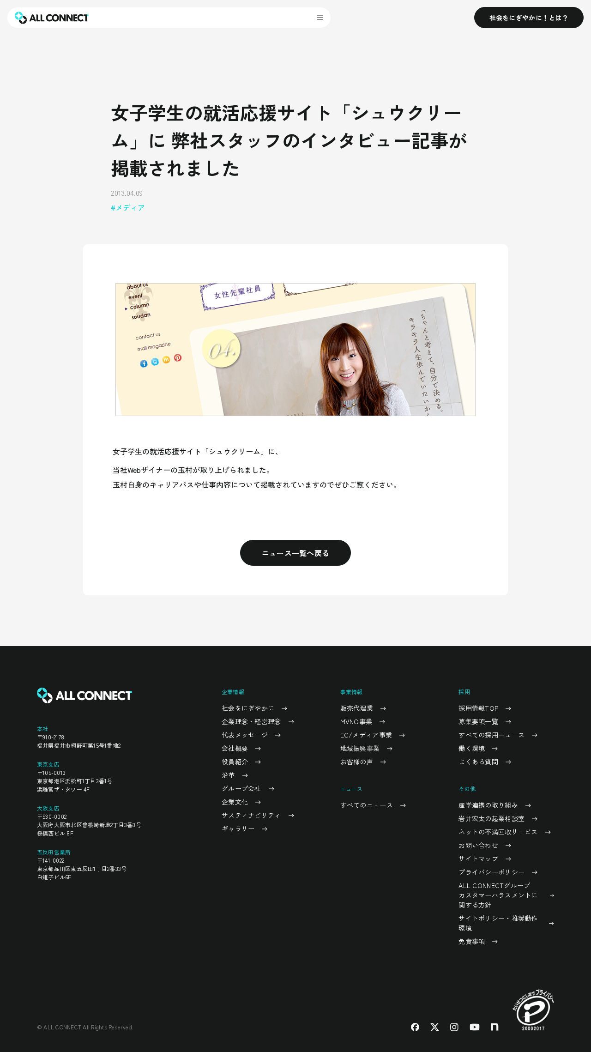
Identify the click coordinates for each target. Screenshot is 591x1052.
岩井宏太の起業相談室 (491, 818)
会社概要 (235, 748)
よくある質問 (478, 761)
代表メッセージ (245, 734)
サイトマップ (478, 858)
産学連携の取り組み (488, 805)
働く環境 (471, 748)
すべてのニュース (366, 805)
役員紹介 (235, 761)
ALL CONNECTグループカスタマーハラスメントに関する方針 (497, 895)
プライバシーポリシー (491, 872)
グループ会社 (241, 788)
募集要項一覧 (478, 721)
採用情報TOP (478, 708)
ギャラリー (238, 828)
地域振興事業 (360, 748)
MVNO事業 (356, 721)
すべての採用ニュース (491, 734)
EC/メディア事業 (366, 734)
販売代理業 (356, 708)
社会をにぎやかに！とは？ (528, 17)
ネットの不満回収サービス (497, 831)
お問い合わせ (478, 845)
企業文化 (235, 801)
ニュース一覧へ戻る (296, 552)
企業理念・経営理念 (251, 721)
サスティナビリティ (251, 815)
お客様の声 (356, 761)
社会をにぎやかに (248, 708)
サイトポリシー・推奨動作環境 (497, 922)
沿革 (228, 775)
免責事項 (471, 941)
